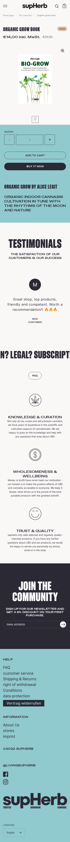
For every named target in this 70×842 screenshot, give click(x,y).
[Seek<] (57, 6)
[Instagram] (5, 781)
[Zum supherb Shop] (35, 807)
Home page (8, 15)
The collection (25, 15)
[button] (50, 140)
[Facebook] (5, 774)
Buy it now (35, 166)
